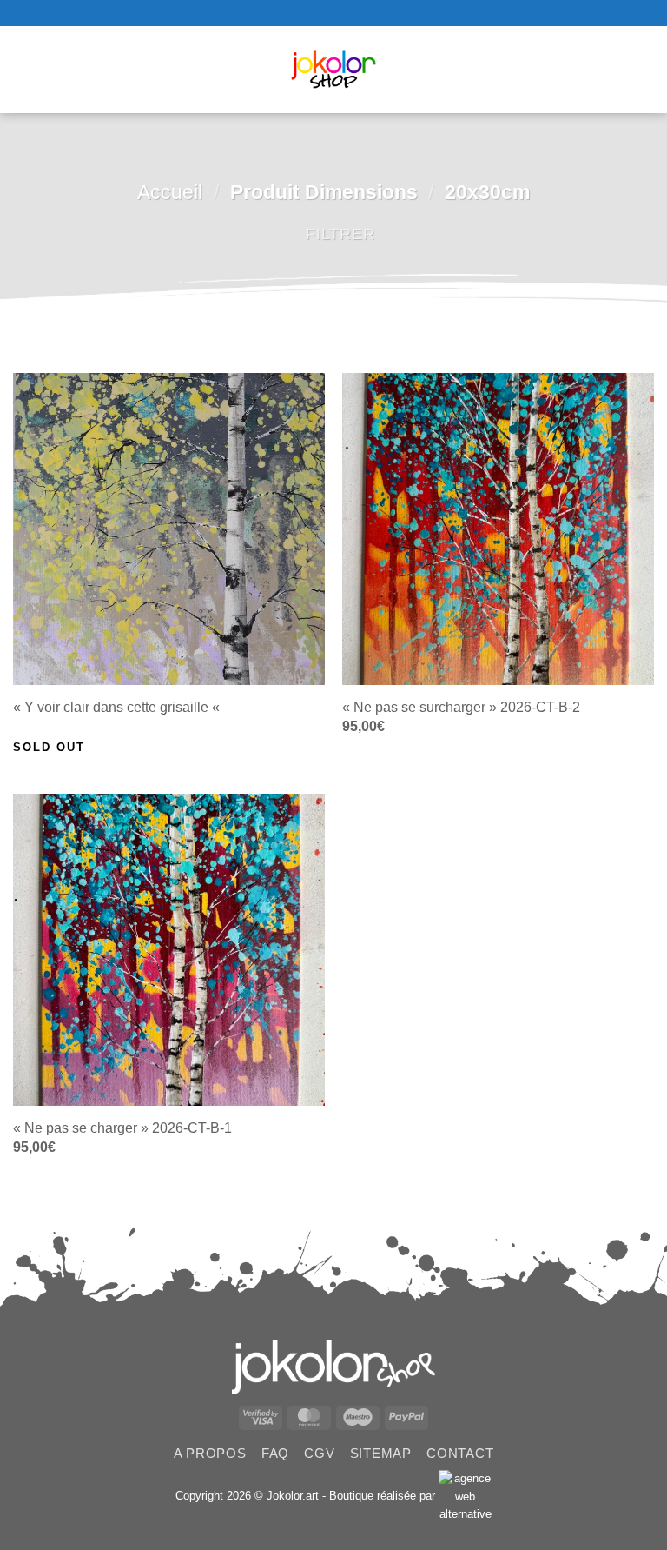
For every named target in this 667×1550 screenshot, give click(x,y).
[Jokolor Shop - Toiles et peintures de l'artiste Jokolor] (334, 70)
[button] (25, 69)
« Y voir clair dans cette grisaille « (118, 707)
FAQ (275, 1453)
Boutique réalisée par (384, 1495)
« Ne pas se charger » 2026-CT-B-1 (122, 1128)
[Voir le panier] (645, 69)
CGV (319, 1453)
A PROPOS (210, 1453)
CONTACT (459, 1453)
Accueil (169, 192)
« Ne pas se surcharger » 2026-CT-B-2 (461, 707)
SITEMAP (381, 1453)
